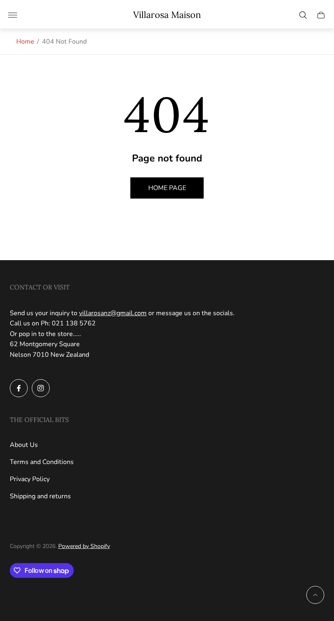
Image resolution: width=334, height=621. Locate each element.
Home (25, 41)
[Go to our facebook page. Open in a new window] (19, 388)
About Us (24, 444)
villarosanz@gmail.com (113, 313)
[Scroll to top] (315, 595)
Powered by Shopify (84, 546)
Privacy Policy (30, 479)
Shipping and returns (40, 496)
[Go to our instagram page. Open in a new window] (41, 388)
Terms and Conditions (42, 461)
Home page (167, 187)
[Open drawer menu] (13, 15)
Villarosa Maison (167, 15)
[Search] (303, 15)
